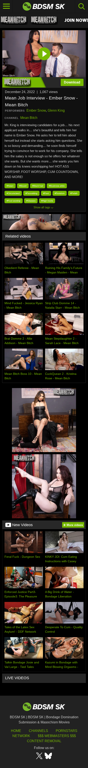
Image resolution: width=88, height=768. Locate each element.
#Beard (22, 186)
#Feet (46, 193)
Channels (38, 731)
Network (21, 736)
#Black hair (37, 186)
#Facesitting (31, 193)
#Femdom (60, 193)
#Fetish (74, 193)
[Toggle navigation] (6, 6)
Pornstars (66, 731)
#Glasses (30, 201)
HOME (16, 731)
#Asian (10, 186)
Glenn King (56, 110)
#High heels (47, 201)
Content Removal (44, 741)
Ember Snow (36, 110)
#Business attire (57, 186)
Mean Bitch (28, 118)
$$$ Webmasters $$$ (57, 736)
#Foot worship (14, 201)
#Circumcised (13, 193)
